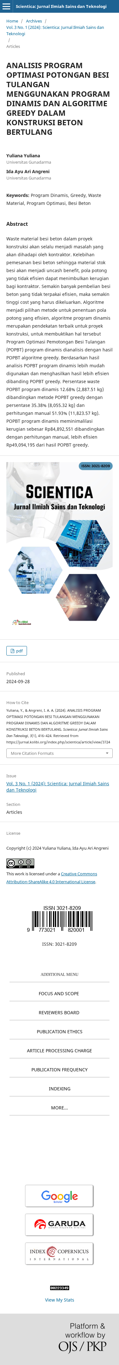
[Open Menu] (6, 6)
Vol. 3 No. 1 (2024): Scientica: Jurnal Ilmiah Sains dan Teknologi (55, 30)
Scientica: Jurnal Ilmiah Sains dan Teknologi (61, 6)
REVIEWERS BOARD (59, 1012)
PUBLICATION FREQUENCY (59, 1070)
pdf (19, 651)
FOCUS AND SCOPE (59, 993)
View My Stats (59, 1300)
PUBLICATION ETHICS (60, 1032)
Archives (34, 21)
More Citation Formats (32, 753)
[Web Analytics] (59, 1288)
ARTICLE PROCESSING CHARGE (59, 1051)
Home (12, 21)
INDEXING (59, 1089)
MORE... (59, 1108)
